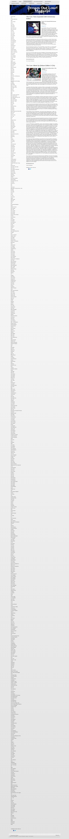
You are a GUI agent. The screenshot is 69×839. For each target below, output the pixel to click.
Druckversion (13, 835)
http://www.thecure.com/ (30, 163)
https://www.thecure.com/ (30, 59)
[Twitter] (30, 169)
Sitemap (17, 835)
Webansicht (57, 835)
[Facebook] (28, 169)
